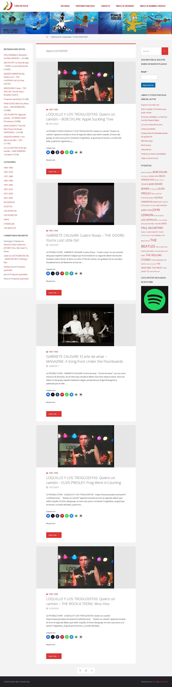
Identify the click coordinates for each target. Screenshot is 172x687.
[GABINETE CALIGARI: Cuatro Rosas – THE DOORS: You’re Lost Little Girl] (86, 204)
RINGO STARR (146, 232)
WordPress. (163, 682)
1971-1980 (8, 176)
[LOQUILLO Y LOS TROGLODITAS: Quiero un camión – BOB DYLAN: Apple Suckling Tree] (86, 83)
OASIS (6, 219)
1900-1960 (8, 167)
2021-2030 (8, 198)
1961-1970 (8, 172)
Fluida (154, 682)
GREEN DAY (157, 202)
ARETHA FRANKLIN (146, 172)
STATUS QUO (145, 235)
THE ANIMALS (156, 235)
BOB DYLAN (160, 172)
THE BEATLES (10, 228)
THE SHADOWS (157, 260)
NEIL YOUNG (156, 224)
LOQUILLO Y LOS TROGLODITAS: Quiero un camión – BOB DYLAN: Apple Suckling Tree (80, 116)
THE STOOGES (151, 264)
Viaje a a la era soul (149, 158)
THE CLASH (160, 247)
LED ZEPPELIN (10, 211)
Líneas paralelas (148, 129)
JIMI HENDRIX (162, 205)
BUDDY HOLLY (159, 180)
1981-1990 (53, 109)
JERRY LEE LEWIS (151, 205)
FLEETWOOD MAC (147, 198)
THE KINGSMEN (159, 251)
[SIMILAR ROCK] (7, 6)
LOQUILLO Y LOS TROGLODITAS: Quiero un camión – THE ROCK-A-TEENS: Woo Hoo (80, 601)
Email (144, 72)
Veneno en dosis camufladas (153, 154)
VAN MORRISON (154, 271)
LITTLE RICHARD (162, 220)
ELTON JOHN (154, 189)
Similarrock (9, 266)
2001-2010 (8, 189)
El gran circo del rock (150, 105)
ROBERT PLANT (157, 232)
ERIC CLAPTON (156, 194)
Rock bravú (146, 145)
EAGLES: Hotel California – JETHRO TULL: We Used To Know (15, 248)
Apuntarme (148, 85)
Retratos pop (147, 141)
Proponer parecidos (18, 274)
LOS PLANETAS (10, 215)
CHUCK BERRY (147, 184)
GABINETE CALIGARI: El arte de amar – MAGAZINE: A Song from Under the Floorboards (84, 359)
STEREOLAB (9, 224)
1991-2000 (8, 185)
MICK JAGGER (145, 224)
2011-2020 (8, 193)
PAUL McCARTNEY (152, 228)
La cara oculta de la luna (151, 124)
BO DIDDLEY (9, 202)
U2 (147, 271)
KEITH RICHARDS (159, 215)
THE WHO (157, 267)
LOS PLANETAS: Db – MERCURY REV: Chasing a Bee (16, 259)
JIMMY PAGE (146, 210)
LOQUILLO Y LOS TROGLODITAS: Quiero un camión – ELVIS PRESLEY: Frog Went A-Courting (83, 480)
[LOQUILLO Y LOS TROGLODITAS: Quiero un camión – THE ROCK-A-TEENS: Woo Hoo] (86, 567)
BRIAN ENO (154, 176)
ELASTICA (8, 206)
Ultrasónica (146, 149)
